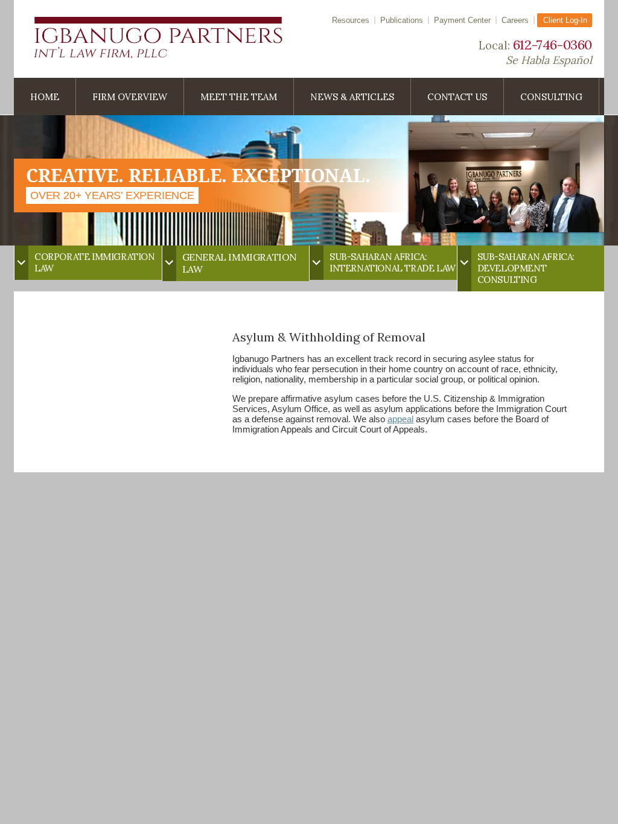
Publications (401, 20)
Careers (515, 20)
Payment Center (462, 20)
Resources (350, 20)
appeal (400, 419)
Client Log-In (565, 20)
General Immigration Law (239, 263)
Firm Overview (129, 97)
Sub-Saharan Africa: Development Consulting (526, 268)
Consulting (551, 97)
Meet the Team (238, 97)
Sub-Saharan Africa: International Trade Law (393, 262)
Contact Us (457, 97)
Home (44, 97)
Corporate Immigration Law (94, 262)
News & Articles (352, 97)
